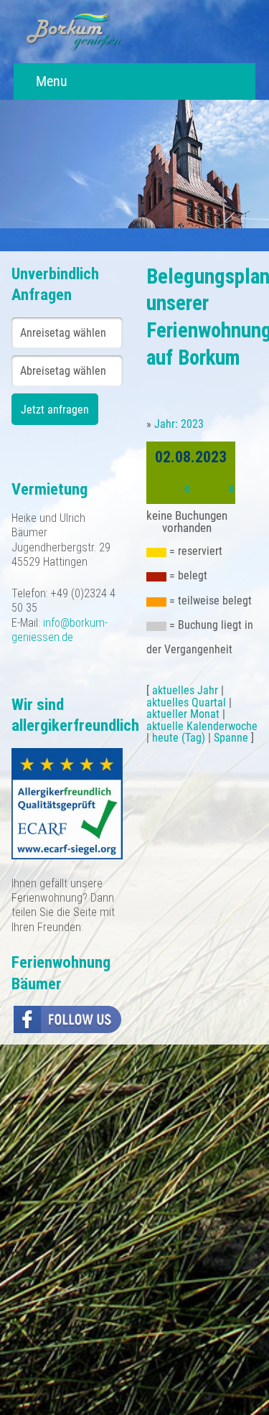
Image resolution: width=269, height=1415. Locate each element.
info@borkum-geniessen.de (59, 630)
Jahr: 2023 (179, 424)
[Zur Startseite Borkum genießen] (74, 31)
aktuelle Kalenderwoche (202, 726)
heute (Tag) (178, 737)
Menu (49, 81)
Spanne (231, 737)
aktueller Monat (183, 714)
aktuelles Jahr (185, 690)
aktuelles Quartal (186, 702)
